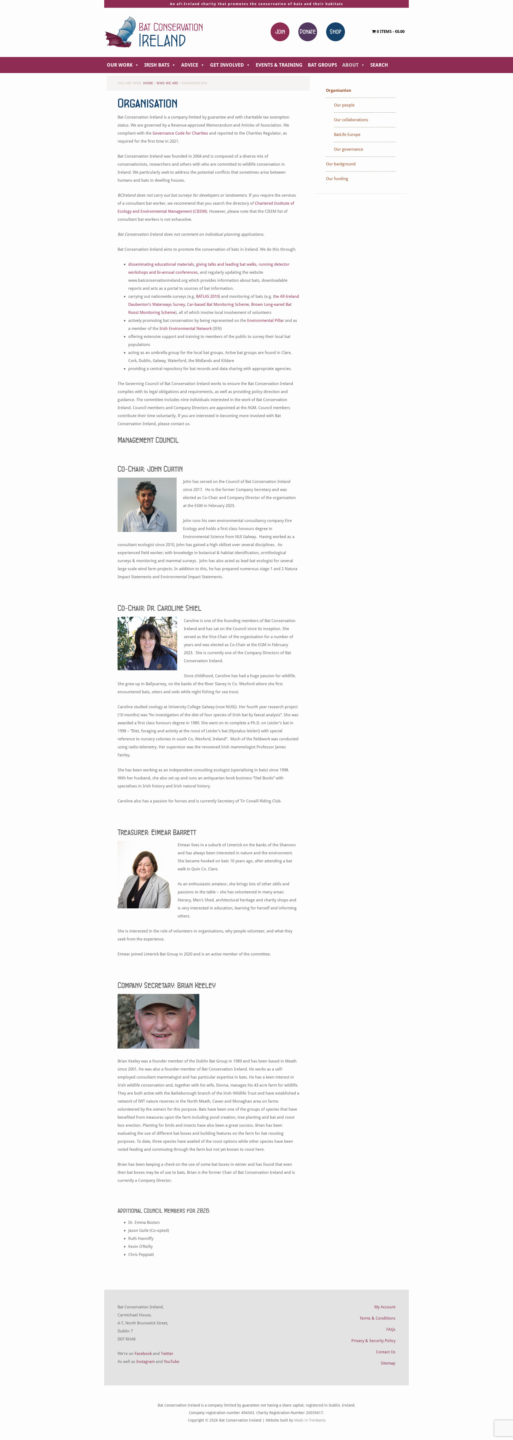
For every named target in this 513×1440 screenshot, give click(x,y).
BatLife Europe (347, 134)
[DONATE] (307, 31)
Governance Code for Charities (180, 133)
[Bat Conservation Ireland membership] (280, 31)
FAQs (390, 1329)
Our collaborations (351, 119)
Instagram (145, 1361)
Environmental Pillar (265, 320)
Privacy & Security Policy (373, 1340)
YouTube (171, 1361)
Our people (344, 105)
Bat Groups (322, 65)
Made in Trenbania (309, 1420)
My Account (384, 1307)
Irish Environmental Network (186, 328)
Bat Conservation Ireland (153, 32)
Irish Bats (156, 65)
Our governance (348, 149)
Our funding (337, 178)
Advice (189, 65)
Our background (341, 164)
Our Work (120, 65)
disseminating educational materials (161, 264)
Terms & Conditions (377, 1318)
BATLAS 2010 (207, 296)
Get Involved (227, 65)
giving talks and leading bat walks (226, 264)
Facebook (143, 1353)
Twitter (167, 1353)
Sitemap (388, 1363)
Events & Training (279, 65)
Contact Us (385, 1352)
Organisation (338, 90)
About (350, 65)
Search (379, 65)
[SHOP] (335, 31)
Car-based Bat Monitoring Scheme (218, 304)
